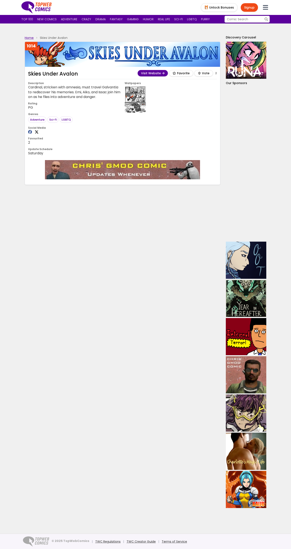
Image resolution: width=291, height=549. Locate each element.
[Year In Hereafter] (246, 298)
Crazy (86, 19)
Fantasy (116, 19)
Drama (100, 19)
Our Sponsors (236, 83)
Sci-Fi (53, 120)
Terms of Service (174, 541)
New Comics (47, 19)
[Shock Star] (246, 413)
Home (29, 38)
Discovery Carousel (241, 37)
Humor (148, 19)
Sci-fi (178, 19)
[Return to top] (36, 7)
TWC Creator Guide (141, 541)
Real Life (164, 19)
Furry (205, 19)
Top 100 (27, 19)
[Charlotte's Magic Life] (246, 451)
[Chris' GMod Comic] (122, 169)
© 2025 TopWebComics (70, 541)
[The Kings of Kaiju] (246, 489)
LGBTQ (192, 19)
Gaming (133, 19)
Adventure (69, 19)
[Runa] (246, 60)
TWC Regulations (108, 541)
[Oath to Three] (246, 260)
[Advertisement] (246, 163)
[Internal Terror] (246, 336)
